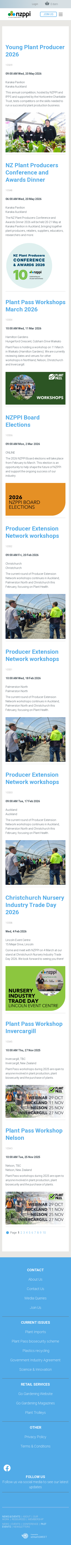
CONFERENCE (30, 1524)
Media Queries (35, 1298)
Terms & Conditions (35, 1446)
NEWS (5, 1524)
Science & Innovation (35, 1369)
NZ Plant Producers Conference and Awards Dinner (32, 172)
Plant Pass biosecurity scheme (35, 1341)
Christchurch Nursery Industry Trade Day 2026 (35, 905)
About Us (35, 1279)
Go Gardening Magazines (35, 1403)
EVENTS (15, 1524)
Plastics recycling (35, 1351)
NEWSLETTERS (21, 1526)
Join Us (35, 1307)
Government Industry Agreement (35, 1360)
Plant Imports (35, 1332)
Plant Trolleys (35, 1412)
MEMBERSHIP (35, 1519)
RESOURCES (18, 1519)
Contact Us (35, 1289)
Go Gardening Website (35, 1394)
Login (35, 4)
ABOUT (27, 1516)
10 (44, 1232)
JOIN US (48, 14)
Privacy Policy (35, 1437)
